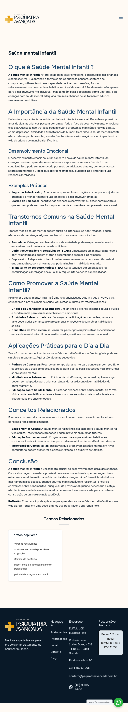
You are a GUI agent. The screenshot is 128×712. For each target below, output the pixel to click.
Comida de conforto (25, 559)
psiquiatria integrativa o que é (31, 574)
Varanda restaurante (25, 543)
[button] (120, 18)
